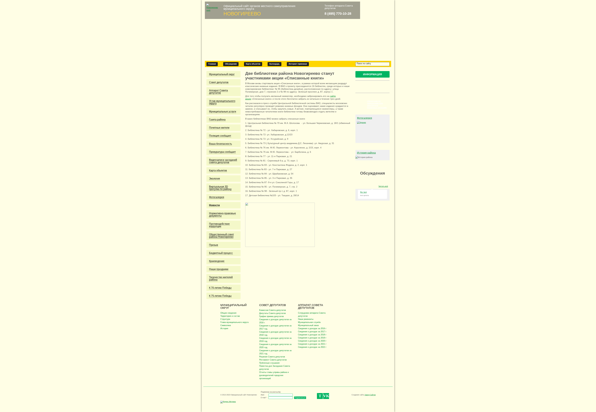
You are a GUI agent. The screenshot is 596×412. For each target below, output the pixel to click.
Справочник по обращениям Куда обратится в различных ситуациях (377, 104)
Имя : (263, 395)
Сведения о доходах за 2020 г (312, 341)
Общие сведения (228, 313)
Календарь (274, 64)
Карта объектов (253, 64)
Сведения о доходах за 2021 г (312, 344)
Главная (212, 64)
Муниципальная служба (309, 322)
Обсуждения (231, 64)
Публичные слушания (269, 363)
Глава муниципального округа (234, 322)
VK (326, 396)
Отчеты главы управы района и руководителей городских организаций (274, 375)
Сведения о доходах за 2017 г (312, 331)
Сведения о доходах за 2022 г (312, 347)
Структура (225, 319)
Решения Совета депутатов (272, 357)
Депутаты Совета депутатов (272, 313)
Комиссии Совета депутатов (272, 310)
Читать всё (383, 186)
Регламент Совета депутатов (273, 360)
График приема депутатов (271, 316)
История (224, 328)
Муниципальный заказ (308, 325)
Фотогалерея (364, 118)
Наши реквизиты (305, 319)
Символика (225, 325)
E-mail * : (264, 397)
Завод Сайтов (370, 395)
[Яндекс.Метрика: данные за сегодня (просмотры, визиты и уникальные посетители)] (228, 402)
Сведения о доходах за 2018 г (312, 334)
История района (366, 152)
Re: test (363, 192)
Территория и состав (230, 316)
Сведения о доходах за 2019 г (312, 338)
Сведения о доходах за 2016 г (312, 328)
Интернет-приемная (298, 64)
